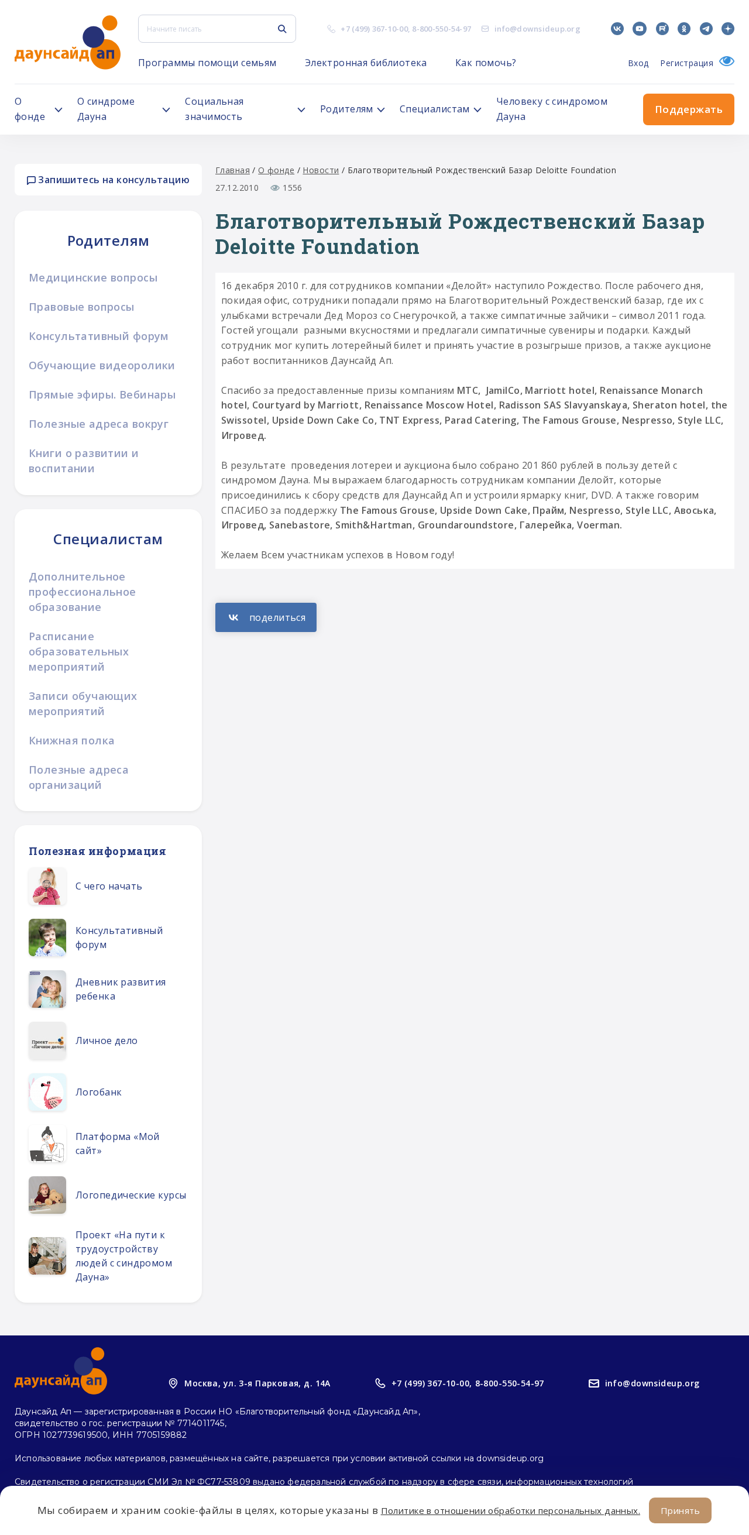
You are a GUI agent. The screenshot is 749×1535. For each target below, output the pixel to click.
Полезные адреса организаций (79, 777)
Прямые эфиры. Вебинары (102, 394)
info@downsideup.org (537, 28)
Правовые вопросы (82, 307)
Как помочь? (486, 62)
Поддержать (689, 109)
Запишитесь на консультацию (113, 179)
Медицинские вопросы (93, 277)
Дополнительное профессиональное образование (82, 591)
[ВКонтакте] (265, 617)
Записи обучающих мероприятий (83, 703)
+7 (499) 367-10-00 (374, 28)
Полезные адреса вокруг (99, 424)
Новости (321, 170)
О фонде (276, 170)
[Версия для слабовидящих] (723, 63)
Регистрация (686, 62)
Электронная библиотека (366, 62)
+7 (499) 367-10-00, (431, 1383)
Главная (232, 170)
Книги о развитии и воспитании (84, 460)
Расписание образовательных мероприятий (79, 651)
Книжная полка (72, 740)
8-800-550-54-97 (441, 28)
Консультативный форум (99, 336)
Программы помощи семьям (207, 62)
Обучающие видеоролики (102, 365)
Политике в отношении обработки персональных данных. (510, 1510)
